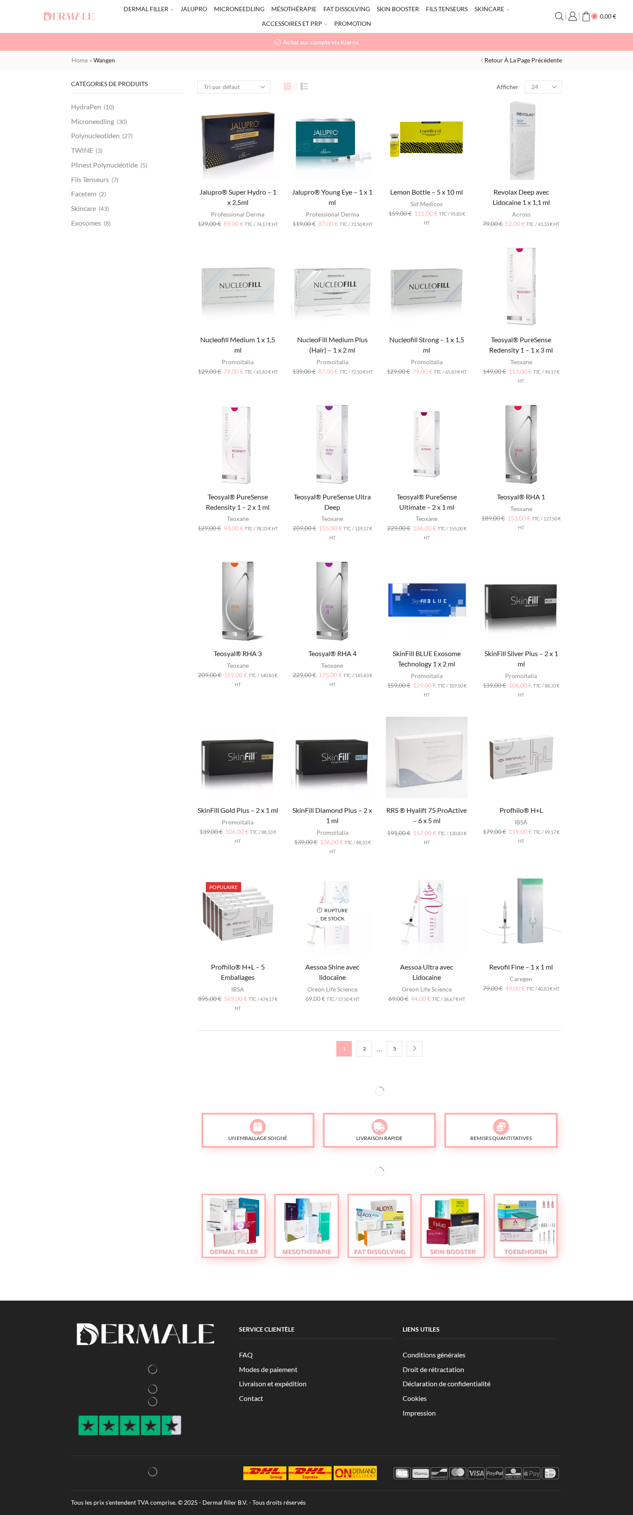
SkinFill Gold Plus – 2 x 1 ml (238, 810)
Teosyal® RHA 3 (238, 653)
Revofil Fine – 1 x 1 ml (521, 967)
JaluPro (193, 8)
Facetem (83, 193)
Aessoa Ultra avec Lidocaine (426, 972)
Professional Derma (237, 214)
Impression (419, 1413)
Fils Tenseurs (447, 8)
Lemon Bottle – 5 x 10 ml (426, 192)
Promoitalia (238, 362)
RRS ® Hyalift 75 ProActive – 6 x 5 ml (426, 815)
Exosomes (86, 223)
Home (79, 60)
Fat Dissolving (346, 8)
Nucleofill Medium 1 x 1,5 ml (237, 344)
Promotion (352, 23)
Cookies (415, 1398)
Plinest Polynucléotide (104, 165)
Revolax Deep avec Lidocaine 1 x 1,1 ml (521, 197)
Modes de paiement (268, 1369)
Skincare (489, 8)
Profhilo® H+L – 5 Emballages (238, 972)
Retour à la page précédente (523, 60)
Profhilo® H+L (521, 810)
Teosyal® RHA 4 (332, 653)
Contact (251, 1398)
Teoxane (521, 362)
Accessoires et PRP (292, 23)
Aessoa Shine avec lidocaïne (332, 972)
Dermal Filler (146, 8)
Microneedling (239, 8)
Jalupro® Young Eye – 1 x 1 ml (332, 197)
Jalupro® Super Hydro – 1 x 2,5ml (237, 197)
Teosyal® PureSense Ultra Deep (332, 502)
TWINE (82, 150)
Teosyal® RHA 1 (521, 497)
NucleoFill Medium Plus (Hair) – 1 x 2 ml (332, 344)
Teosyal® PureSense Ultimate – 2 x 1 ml (427, 502)
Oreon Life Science (332, 989)
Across (521, 214)
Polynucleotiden (95, 135)
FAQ (246, 1355)
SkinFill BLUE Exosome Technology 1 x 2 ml (427, 658)
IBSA (521, 822)
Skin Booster (398, 8)
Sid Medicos (426, 204)
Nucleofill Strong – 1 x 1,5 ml (426, 344)
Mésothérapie (293, 8)
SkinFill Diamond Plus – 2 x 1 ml (332, 815)
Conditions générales (434, 1355)
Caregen (521, 978)
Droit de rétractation (433, 1369)
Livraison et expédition (273, 1383)
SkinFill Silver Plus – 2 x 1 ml (521, 658)
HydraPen (86, 106)
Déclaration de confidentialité (446, 1383)
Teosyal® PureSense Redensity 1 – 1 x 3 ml (521, 344)
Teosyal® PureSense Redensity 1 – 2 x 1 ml (238, 502)
